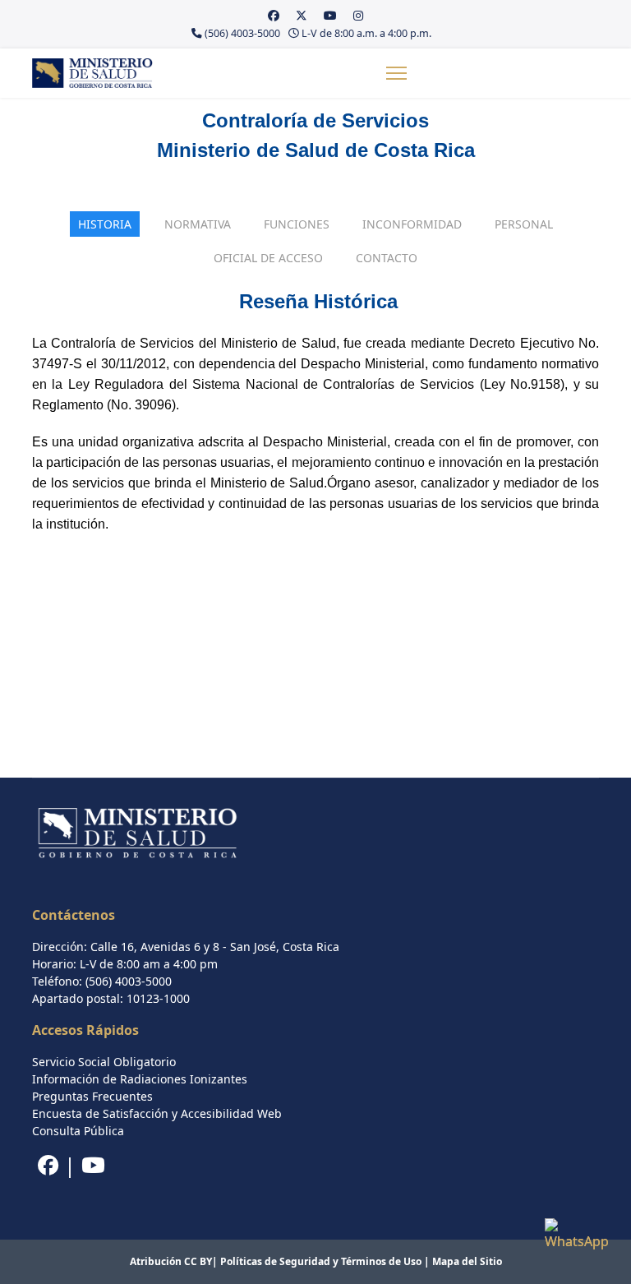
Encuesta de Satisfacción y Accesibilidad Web (157, 1113)
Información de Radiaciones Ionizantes (139, 1079)
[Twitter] (301, 15)
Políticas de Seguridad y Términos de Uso (320, 1261)
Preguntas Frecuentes (92, 1096)
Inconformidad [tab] (412, 224)
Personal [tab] (524, 224)
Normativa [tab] (197, 224)
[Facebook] (273, 15)
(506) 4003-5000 (242, 33)
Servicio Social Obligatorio (104, 1061)
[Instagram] (358, 15)
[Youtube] (330, 15)
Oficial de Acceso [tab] (268, 258)
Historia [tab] (104, 224)
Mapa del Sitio (467, 1261)
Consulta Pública (78, 1131)
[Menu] (396, 73)
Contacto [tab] (386, 258)
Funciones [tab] (296, 224)
